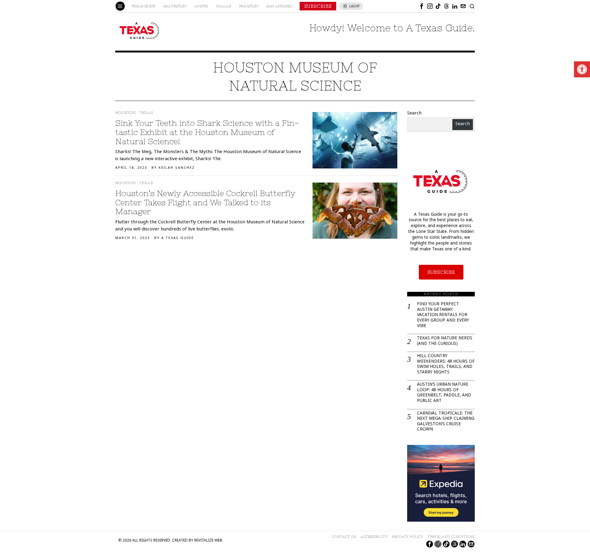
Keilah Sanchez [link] (177, 168)
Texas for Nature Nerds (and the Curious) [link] (444, 341)
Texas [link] (146, 112)
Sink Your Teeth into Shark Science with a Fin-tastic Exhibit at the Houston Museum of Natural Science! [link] (207, 132)
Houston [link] (125, 112)
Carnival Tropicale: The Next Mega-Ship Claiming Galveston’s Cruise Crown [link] (445, 422)
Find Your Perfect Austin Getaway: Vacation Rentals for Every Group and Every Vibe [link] (443, 315)
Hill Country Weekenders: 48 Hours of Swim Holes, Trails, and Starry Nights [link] (446, 364)
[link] (582, 69)
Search (414, 113)
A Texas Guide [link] (177, 238)
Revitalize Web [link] (208, 540)
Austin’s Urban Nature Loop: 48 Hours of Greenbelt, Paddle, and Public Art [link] (444, 393)
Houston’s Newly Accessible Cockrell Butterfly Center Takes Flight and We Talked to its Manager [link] (205, 202)
